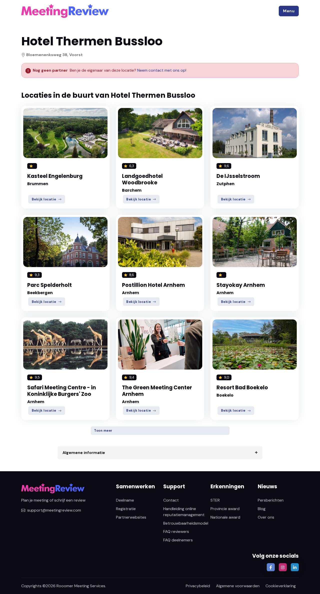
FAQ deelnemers (178, 540)
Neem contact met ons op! (161, 70)
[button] (289, 11)
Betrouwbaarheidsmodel (185, 523)
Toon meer (103, 430)
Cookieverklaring (281, 585)
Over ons (266, 517)
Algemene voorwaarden (238, 585)
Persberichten (271, 500)
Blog (262, 508)
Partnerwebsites (131, 517)
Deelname (125, 500)
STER (215, 500)
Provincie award (225, 508)
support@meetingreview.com (54, 510)
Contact (171, 500)
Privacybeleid (198, 585)
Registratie (126, 508)
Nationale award (225, 517)
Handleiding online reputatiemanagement (183, 511)
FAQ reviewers (176, 531)
